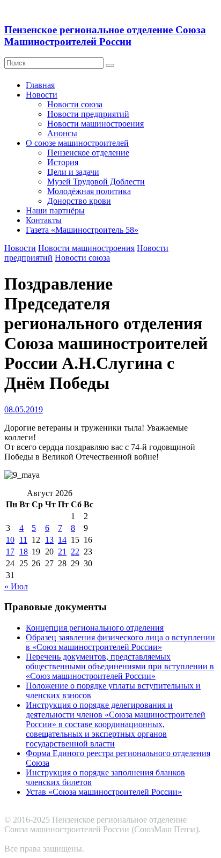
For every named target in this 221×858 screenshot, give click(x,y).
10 (10, 539)
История (62, 162)
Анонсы (62, 133)
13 (49, 539)
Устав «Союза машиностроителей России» (104, 791)
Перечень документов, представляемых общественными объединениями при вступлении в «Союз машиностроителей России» (120, 666)
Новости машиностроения (95, 123)
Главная (40, 85)
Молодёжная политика (89, 191)
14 (62, 539)
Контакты (44, 220)
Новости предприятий (88, 114)
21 (62, 551)
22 (75, 551)
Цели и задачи (73, 171)
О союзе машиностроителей (77, 142)
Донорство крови (79, 200)
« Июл (16, 586)
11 (23, 539)
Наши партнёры (55, 210)
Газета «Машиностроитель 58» (82, 229)
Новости (41, 94)
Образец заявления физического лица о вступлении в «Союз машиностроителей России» (120, 642)
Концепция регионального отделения (95, 627)
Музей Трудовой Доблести (96, 181)
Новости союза (74, 104)
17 (10, 551)
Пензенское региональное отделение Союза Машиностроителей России (105, 35)
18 (23, 551)
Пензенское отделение (88, 152)
